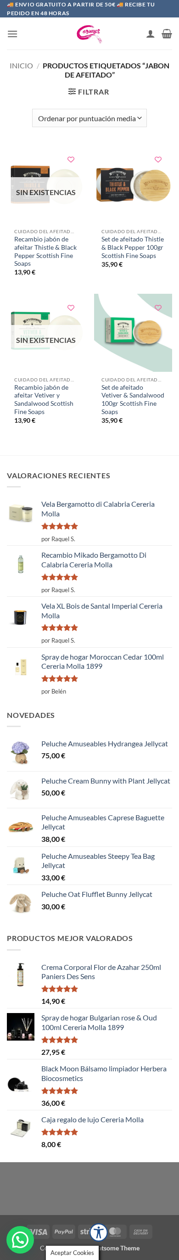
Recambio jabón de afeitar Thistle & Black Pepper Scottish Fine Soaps (45, 251)
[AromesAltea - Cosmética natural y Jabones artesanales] (89, 33)
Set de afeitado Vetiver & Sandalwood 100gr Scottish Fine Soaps (132, 399)
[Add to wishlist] (71, 159)
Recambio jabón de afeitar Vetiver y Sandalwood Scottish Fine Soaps (43, 399)
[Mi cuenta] (150, 33)
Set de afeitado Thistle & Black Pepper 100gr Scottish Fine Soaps (132, 247)
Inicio (21, 65)
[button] (12, 33)
